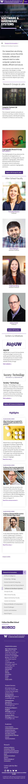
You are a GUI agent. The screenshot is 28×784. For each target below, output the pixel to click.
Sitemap (7, 672)
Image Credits (6, 556)
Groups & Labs (8, 591)
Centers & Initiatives (10, 601)
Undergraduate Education (11, 728)
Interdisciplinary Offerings (11, 735)
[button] (7, 459)
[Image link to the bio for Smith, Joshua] (14, 307)
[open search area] (21, 1)
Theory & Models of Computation (13, 604)
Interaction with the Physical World (14, 585)
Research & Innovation (11, 43)
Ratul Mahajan (14, 249)
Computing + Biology (10, 579)
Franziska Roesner (14, 211)
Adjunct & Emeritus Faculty (11, 598)
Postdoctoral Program (10, 732)
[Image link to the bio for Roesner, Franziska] (14, 196)
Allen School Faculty (9, 594)
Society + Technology (11, 383)
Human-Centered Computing (12, 582)
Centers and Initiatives (10, 610)
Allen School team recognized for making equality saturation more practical (12, 422)
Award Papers (8, 613)
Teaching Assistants (10, 738)
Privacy (7, 676)
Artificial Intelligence (9, 576)
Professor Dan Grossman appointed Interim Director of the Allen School (13, 468)
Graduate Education (10, 730)
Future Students (9, 726)
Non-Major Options (10, 733)
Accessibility (8, 674)
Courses (7, 737)
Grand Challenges (9, 607)
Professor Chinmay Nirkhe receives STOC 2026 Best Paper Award (13, 514)
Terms (6, 677)
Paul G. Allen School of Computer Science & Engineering (2, 43)
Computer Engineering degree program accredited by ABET (14, 773)
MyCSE (7, 671)
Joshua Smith (14, 323)
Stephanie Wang (14, 286)
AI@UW (6, 350)
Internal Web (8, 669)
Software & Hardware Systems (14, 588)
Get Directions (8, 667)
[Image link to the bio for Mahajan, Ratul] (14, 233)
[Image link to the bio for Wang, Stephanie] (14, 270)
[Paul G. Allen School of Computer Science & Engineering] (14, 1)
